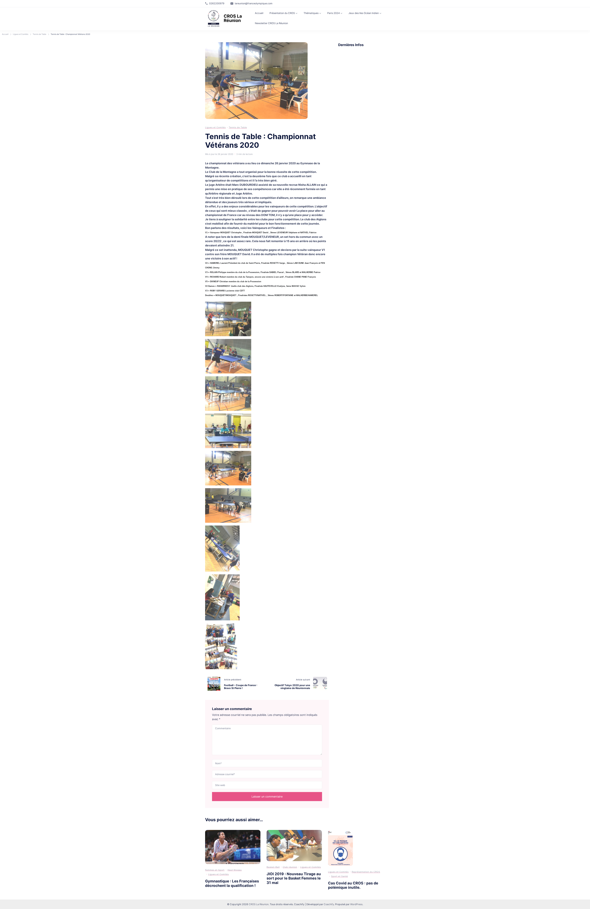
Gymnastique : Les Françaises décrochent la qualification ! (232, 883)
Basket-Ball (273, 867)
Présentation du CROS (282, 13)
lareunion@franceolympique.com (253, 3)
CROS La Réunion (233, 18)
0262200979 (216, 3)
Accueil (259, 13)
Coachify (329, 904)
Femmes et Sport (214, 870)
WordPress (356, 904)
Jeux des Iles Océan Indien (363, 13)
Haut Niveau (235, 870)
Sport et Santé (339, 876)
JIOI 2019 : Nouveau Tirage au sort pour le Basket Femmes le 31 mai (294, 878)
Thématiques (311, 13)
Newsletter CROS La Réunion (271, 23)
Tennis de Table (238, 127)
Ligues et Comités (215, 127)
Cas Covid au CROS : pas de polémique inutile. (353, 885)
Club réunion (290, 867)
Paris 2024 (333, 13)
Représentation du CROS (366, 871)
